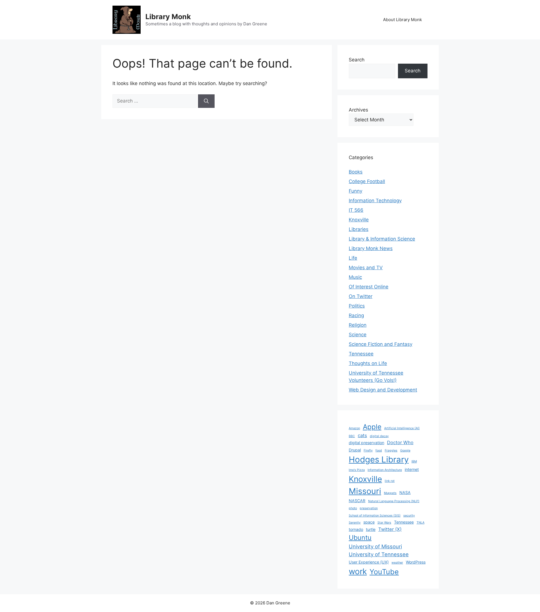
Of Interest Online (368, 287)
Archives (358, 110)
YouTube (384, 572)
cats (362, 435)
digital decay (379, 436)
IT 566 (356, 210)
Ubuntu (360, 537)
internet (412, 469)
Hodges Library (379, 459)
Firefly (368, 450)
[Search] (206, 101)
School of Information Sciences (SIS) (374, 515)
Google (405, 450)
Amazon (354, 428)
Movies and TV (366, 267)
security (409, 515)
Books (356, 172)
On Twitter (360, 296)
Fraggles (391, 450)
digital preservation (366, 442)
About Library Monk (402, 19)
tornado (356, 529)
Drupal (355, 450)
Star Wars (384, 522)
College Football (367, 181)
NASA (405, 492)
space (369, 522)
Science (357, 334)
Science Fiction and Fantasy (380, 344)
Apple (372, 426)
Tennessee (361, 354)
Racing (356, 315)
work (358, 571)
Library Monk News (371, 248)
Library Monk (168, 16)
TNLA (420, 522)
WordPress (416, 562)
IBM (414, 461)
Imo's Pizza (357, 470)
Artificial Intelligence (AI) (402, 428)
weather (397, 562)
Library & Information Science (382, 239)
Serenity (355, 522)
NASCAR (357, 500)
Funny (355, 191)
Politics (357, 306)
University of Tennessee (379, 554)
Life (353, 258)
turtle (370, 529)
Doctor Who (400, 442)
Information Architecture (385, 470)
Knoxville (359, 219)
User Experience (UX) (369, 562)
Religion (357, 325)
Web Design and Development (383, 390)
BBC (352, 436)
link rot (390, 481)
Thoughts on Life (368, 363)
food (378, 450)
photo (353, 508)
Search (356, 60)
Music (355, 277)
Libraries (358, 229)
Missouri (365, 491)
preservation (369, 508)
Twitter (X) (390, 529)
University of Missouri (375, 546)
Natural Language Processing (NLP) (393, 501)
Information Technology (375, 200)
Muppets (390, 493)
